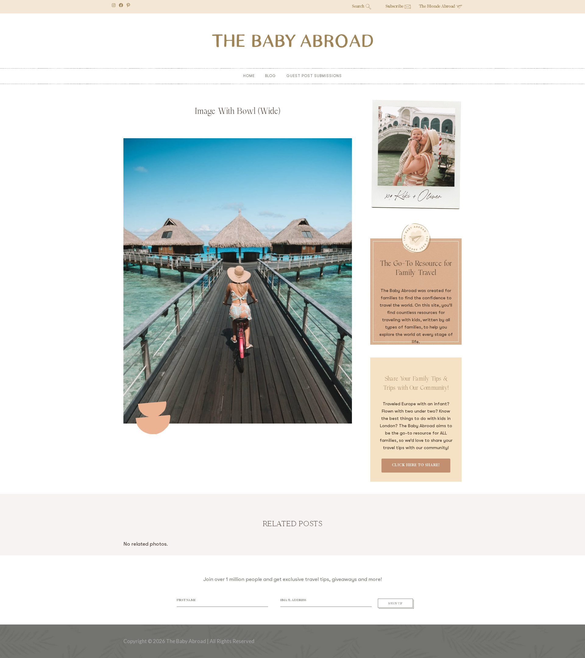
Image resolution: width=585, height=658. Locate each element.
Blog (270, 76)
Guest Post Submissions (314, 76)
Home (249, 76)
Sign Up (395, 603)
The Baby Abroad (292, 41)
